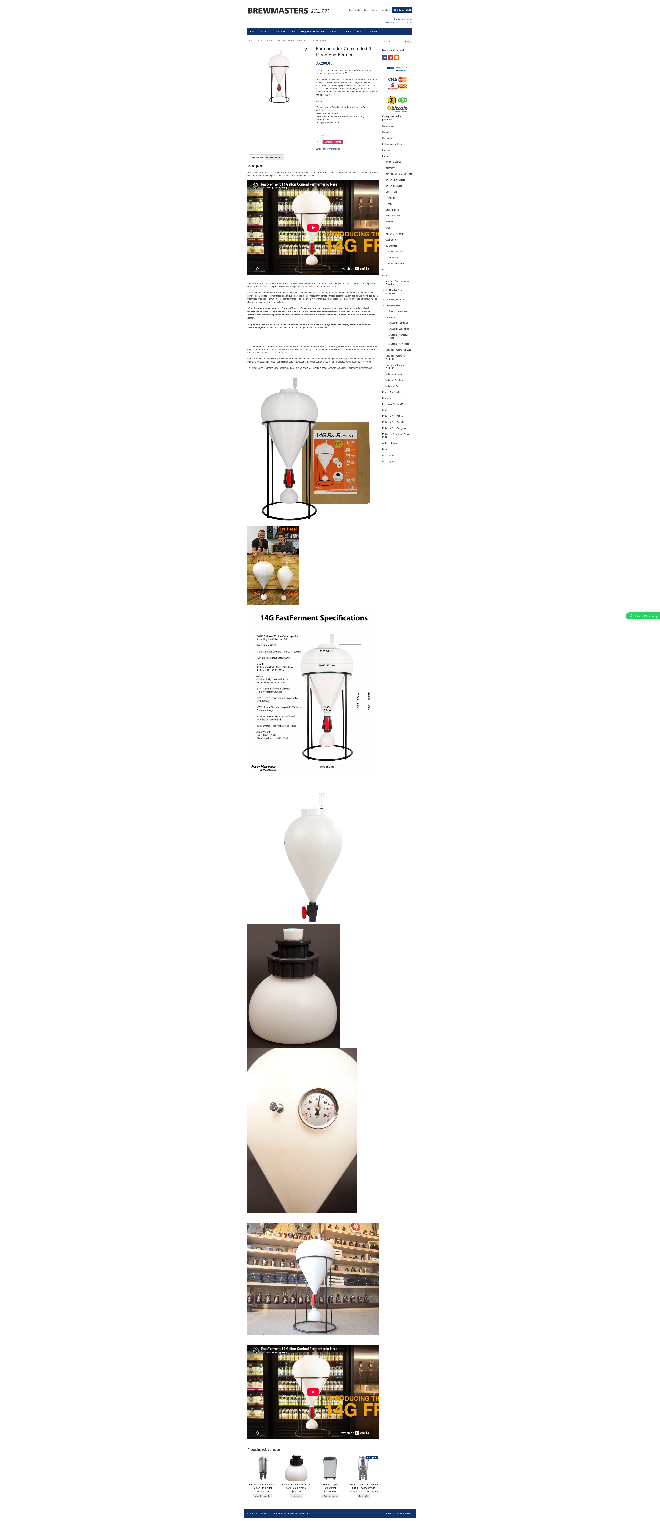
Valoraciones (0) (274, 157)
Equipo (259, 40)
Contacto (373, 31)
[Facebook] (384, 57)
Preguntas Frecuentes (313, 31)
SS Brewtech (391, 245)
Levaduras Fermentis (398, 322)
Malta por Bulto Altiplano (393, 416)
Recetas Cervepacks (398, 310)
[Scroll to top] (653, 1516)
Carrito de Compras (403, 18)
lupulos (385, 410)
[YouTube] (390, 57)
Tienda (264, 31)
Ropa (384, 449)
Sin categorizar (389, 461)
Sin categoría (388, 455)
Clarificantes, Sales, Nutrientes (394, 292)
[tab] (257, 157)
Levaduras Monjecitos (398, 343)
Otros (387, 227)
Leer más (296, 1496)
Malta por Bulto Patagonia (394, 428)
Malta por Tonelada (394, 379)
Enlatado (386, 149)
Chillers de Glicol (396, 251)
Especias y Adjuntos (394, 299)
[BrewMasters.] (290, 11)
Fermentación (394, 257)
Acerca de (334, 31)
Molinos (389, 221)
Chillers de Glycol (393, 185)
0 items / (404, 10)
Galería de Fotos (354, 31)
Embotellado (391, 191)
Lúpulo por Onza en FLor (394, 404)
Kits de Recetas (392, 305)
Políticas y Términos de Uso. (399, 1513)
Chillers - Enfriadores (395, 179)
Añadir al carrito (333, 141)
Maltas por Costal (393, 386)
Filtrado (388, 203)
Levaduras (390, 316)
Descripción (257, 157)
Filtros (385, 269)
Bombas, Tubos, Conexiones (398, 173)
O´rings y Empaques (391, 443)
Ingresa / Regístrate (381, 9)
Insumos (386, 275)
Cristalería (387, 137)
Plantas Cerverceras (394, 233)
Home (253, 31)
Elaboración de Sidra (392, 143)
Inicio (250, 40)
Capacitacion (388, 125)
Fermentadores (273, 40)
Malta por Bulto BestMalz (393, 422)
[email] (396, 57)
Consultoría (387, 131)
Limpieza (386, 398)
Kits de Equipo (392, 209)
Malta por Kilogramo (394, 373)
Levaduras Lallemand (398, 328)
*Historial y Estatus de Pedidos (398, 21)
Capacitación (280, 31)
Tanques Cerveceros (395, 263)
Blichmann (390, 167)
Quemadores (391, 239)
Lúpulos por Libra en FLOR (398, 349)
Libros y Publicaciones (392, 392)
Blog (294, 31)
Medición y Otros (393, 215)
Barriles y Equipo (393, 161)
